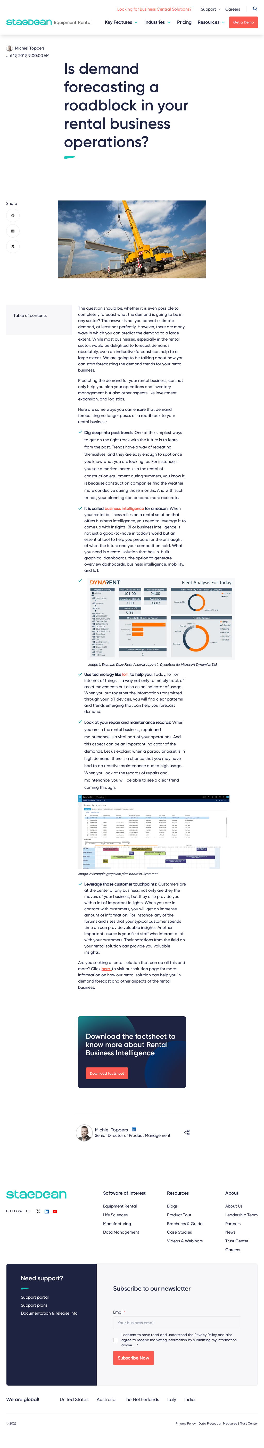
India (189, 1399)
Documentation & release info (49, 1313)
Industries (154, 22)
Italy (171, 1399)
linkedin (47, 1211)
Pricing (184, 22)
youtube (55, 1211)
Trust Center (236, 1240)
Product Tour (179, 1214)
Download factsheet (107, 1073)
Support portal (35, 1297)
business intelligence (124, 508)
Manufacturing (117, 1223)
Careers (232, 9)
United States (74, 1399)
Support (208, 9)
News (230, 1232)
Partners (233, 1223)
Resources (208, 22)
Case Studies (179, 1232)
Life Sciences (115, 1214)
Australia (106, 1399)
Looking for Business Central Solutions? (154, 9)
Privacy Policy (205, 1335)
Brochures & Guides (185, 1223)
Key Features (118, 22)
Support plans (34, 1305)
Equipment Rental (120, 1206)
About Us (234, 1206)
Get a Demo (243, 22)
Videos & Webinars (185, 1240)
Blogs (172, 1206)
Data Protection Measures (218, 1423)
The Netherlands (141, 1399)
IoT (125, 674)
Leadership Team (241, 1214)
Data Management (121, 1232)
